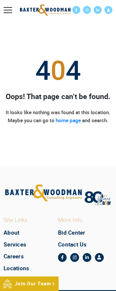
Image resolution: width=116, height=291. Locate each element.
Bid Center (71, 232)
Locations (16, 268)
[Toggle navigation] (8, 10)
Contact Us (72, 244)
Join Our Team (33, 283)
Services (15, 244)
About (11, 232)
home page (68, 120)
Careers (14, 256)
